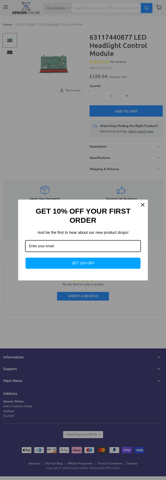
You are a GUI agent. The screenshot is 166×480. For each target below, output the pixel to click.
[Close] (142, 205)
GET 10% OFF (83, 263)
